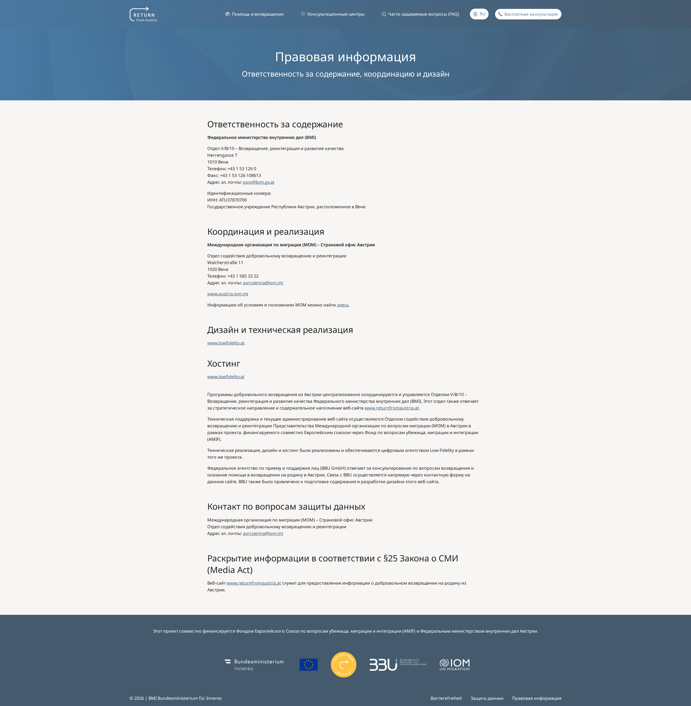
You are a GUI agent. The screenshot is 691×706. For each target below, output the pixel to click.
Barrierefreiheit (446, 698)
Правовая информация (536, 698)
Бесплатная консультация (531, 14)
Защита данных (487, 698)
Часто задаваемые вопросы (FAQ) (423, 14)
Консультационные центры (335, 14)
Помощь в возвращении (258, 14)
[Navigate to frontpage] (143, 14)
